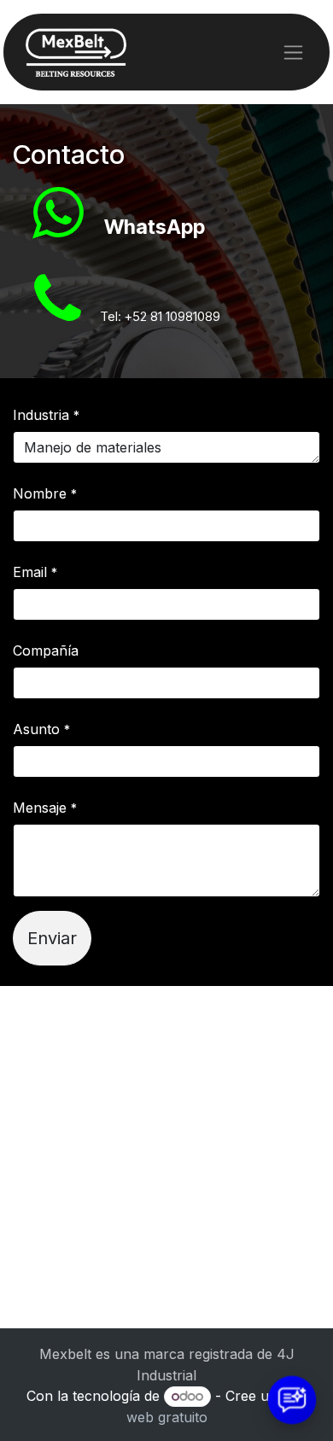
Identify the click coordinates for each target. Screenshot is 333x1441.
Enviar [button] (52, 938)
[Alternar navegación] (293, 52)
